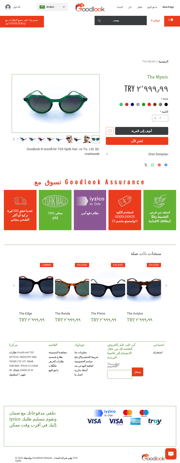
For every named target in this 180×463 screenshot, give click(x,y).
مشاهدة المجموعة (58, 352)
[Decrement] (165, 118)
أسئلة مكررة (81, 370)
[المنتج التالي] (14, 285)
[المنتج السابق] (166, 285)
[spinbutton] (160, 118)
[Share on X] (146, 165)
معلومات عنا (81, 352)
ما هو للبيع (54, 370)
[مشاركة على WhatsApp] (152, 165)
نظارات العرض (56, 361)
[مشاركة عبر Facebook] (166, 165)
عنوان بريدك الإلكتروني (113, 364)
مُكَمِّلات (53, 365)
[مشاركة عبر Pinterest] (159, 165)
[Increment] (155, 118)
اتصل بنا (79, 374)
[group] (90, 293)
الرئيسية (163, 61)
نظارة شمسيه (56, 357)
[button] (171, 19)
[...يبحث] (99, 20)
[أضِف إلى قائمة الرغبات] (110, 131)
